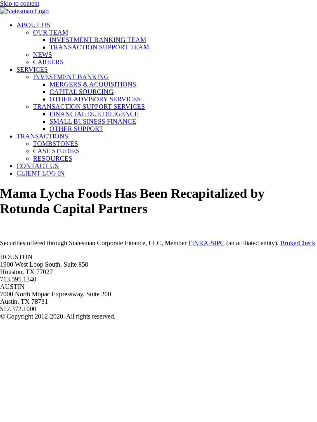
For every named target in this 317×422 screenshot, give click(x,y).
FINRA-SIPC (206, 242)
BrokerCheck (297, 242)
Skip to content (19, 3)
